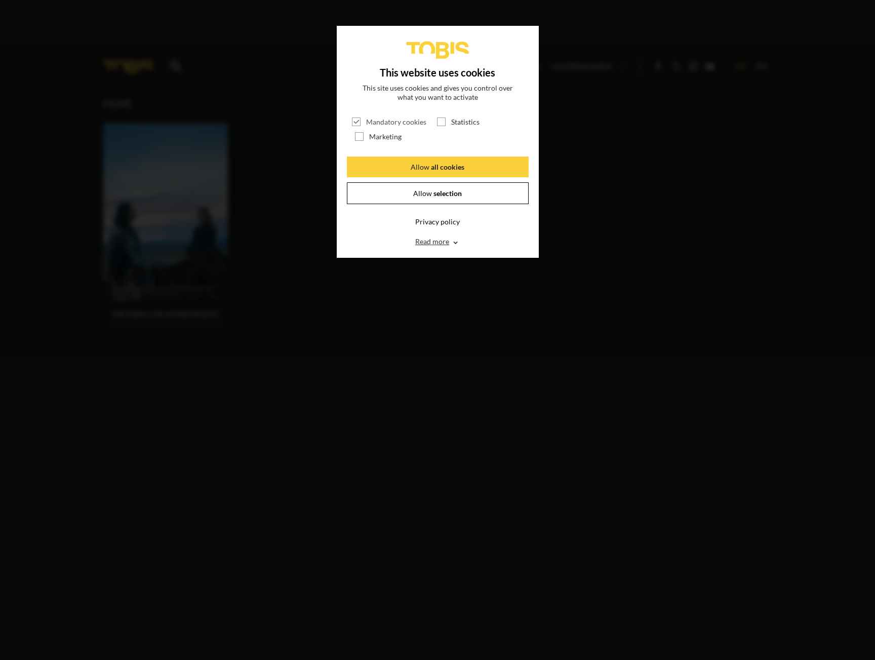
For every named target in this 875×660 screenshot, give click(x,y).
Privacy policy (437, 221)
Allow (437, 167)
